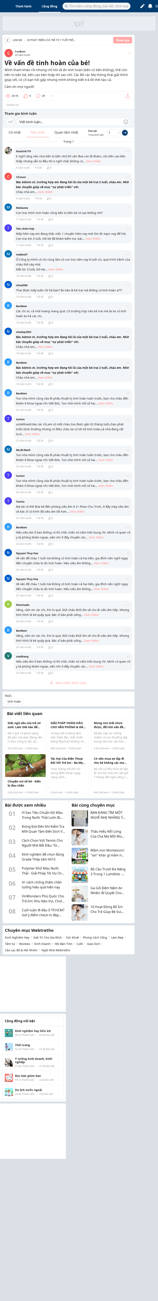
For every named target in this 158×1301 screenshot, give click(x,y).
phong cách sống (95, 937)
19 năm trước (23, 297)
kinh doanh (42, 944)
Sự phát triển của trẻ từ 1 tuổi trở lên (50, 40)
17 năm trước (23, 219)
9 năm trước (23, 167)
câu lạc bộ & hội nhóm (21, 950)
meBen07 (22, 254)
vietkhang (22, 656)
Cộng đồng (49, 6)
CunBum (20, 51)
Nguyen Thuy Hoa (27, 553)
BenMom (21, 306)
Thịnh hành (23, 6)
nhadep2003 (23, 332)
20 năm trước (23, 410)
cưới (80, 944)
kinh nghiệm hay (17, 937)
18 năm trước (23, 276)
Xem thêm (93, 161)
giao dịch (93, 944)
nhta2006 (22, 285)
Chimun (21, 177)
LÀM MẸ (17, 40)
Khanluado (22, 605)
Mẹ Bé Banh (23, 450)
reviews (24, 944)
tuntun (20, 419)
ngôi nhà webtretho (56, 950)
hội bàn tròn (63, 944)
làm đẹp (117, 937)
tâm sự (10, 944)
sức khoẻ (72, 937)
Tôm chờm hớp (25, 228)
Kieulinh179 (23, 151)
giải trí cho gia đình (47, 937)
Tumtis (20, 501)
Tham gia (122, 40)
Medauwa (22, 208)
